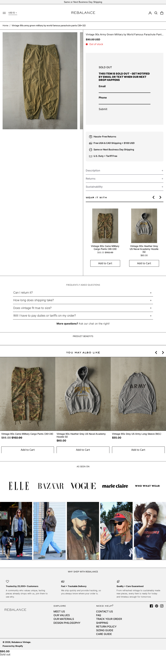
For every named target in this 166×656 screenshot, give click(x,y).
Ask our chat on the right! (94, 323)
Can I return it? (23, 292)
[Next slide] (160, 197)
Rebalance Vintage (21, 642)
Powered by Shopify (13, 646)
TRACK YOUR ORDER (109, 619)
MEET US (59, 611)
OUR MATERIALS (63, 619)
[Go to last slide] (153, 197)
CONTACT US (104, 611)
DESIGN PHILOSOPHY (66, 622)
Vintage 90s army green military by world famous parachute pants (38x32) (49, 25)
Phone (103, 97)
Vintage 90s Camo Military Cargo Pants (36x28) (105, 247)
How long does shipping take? (33, 300)
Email (102, 86)
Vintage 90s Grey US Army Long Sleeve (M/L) (136, 433)
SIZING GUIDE (104, 630)
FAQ (98, 615)
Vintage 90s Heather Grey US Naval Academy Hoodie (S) (144, 249)
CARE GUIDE (104, 634)
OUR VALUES (61, 615)
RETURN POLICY (106, 626)
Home (5, 25)
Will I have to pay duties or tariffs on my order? (44, 315)
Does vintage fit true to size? (32, 308)
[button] (156, 13)
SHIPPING (102, 622)
